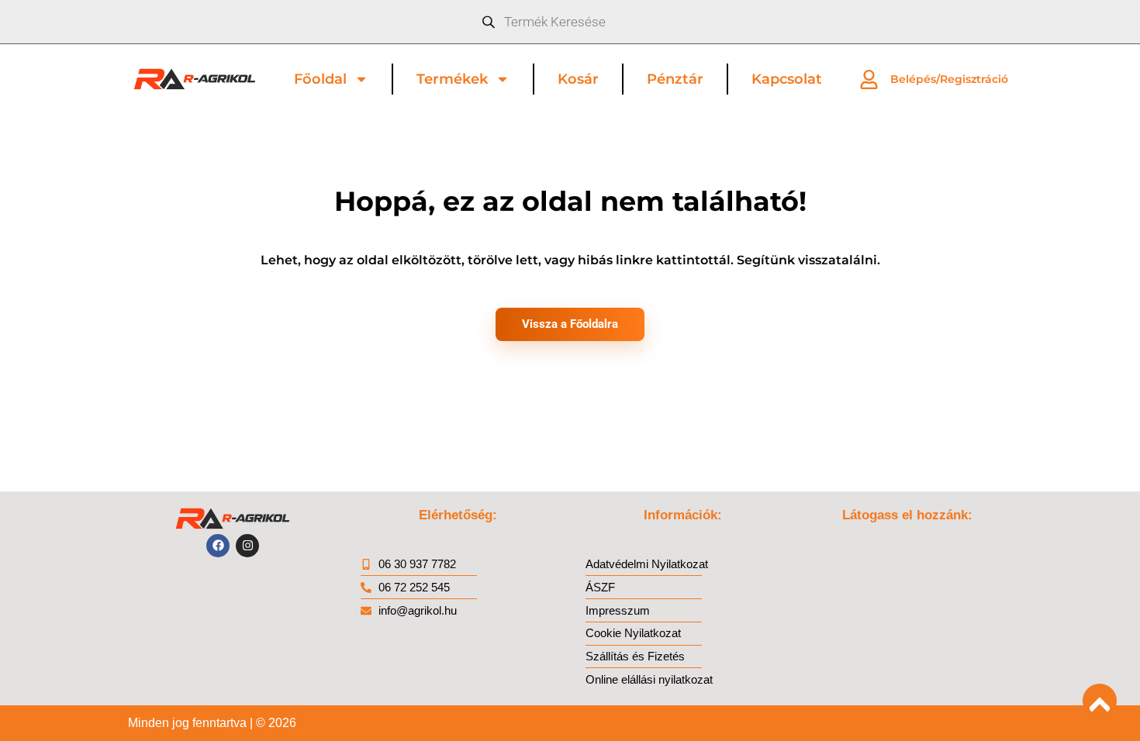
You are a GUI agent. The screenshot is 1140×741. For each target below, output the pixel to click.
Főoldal (320, 79)
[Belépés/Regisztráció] (869, 79)
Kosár (578, 79)
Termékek (452, 79)
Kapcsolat (786, 79)
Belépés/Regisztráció (949, 79)
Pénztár (675, 79)
